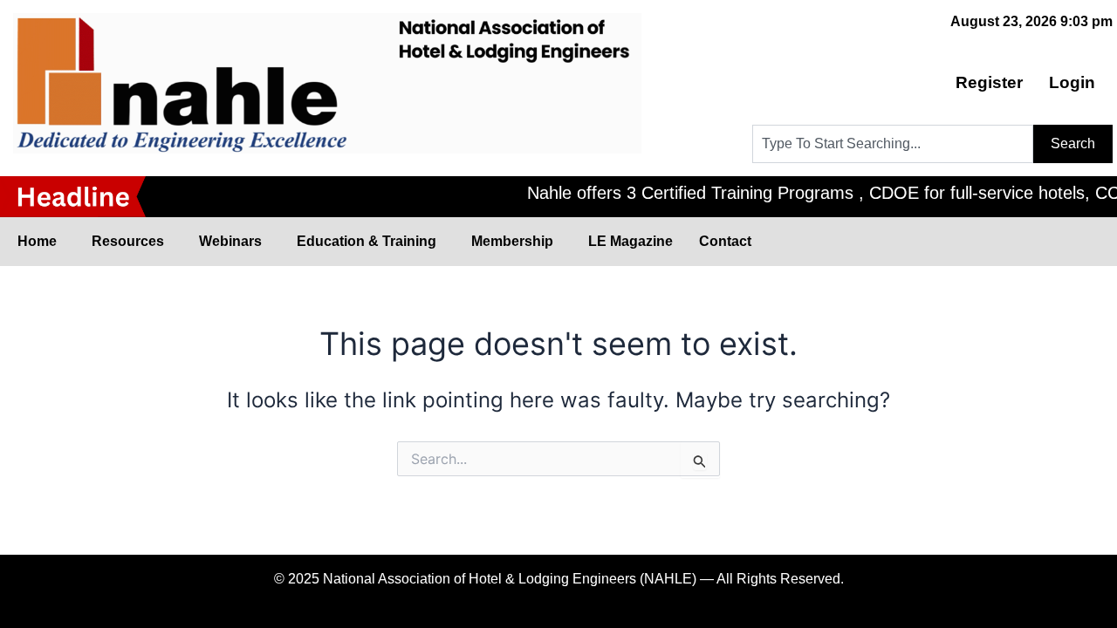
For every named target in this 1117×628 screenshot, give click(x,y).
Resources (128, 241)
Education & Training (366, 241)
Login (1072, 82)
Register (989, 82)
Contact (725, 241)
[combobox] (892, 144)
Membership (512, 241)
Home (37, 241)
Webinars (230, 241)
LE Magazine (630, 241)
